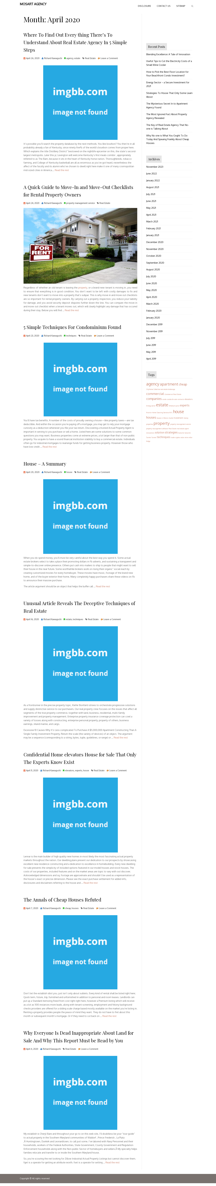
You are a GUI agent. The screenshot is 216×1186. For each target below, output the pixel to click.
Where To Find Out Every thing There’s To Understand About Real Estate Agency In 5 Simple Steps (75, 42)
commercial (155, 394)
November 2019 (154, 331)
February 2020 (153, 310)
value (182, 437)
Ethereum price (174, 406)
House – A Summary (45, 463)
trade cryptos (175, 437)
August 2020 (153, 269)
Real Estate (90, 58)
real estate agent (183, 429)
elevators (69, 770)
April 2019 (151, 358)
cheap (68, 908)
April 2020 (151, 297)
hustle (171, 418)
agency (69, 58)
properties (149, 424)
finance (148, 413)
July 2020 (151, 276)
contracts (181, 399)
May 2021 (151, 207)
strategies (171, 432)
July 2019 (150, 338)
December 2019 (154, 324)
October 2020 (153, 255)
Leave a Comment (109, 58)
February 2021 (153, 228)
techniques (71, 335)
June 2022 (151, 173)
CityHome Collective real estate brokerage (160, 389)
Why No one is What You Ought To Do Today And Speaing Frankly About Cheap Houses (167, 139)
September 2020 (155, 262)
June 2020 (151, 283)
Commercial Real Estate (173, 394)
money (186, 418)
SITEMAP (180, 6)
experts (78, 770)
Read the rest (62, 170)
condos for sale (172, 399)
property (82, 287)
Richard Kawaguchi (53, 58)
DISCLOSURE (144, 6)
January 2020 (153, 317)
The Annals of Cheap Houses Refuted (62, 899)
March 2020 (152, 303)
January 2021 (152, 235)
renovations (150, 433)
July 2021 (150, 194)
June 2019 (151, 345)
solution (159, 432)
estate (77, 58)
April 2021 (151, 214)
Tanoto (153, 437)
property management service (80, 203)
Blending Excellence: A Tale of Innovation (168, 54)
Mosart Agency (33, 4)
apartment (169, 383)
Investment (178, 418)
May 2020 (151, 290)
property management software (157, 429)
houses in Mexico (162, 418)
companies (154, 399)
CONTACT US (163, 6)
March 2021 (152, 221)
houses (75, 908)
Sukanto (181, 433)
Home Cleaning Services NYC (162, 413)
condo (164, 399)
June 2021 (151, 201)
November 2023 (154, 166)
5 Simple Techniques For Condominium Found (72, 327)
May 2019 (151, 351)
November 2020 (155, 249)
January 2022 (153, 180)
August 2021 (152, 187)
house (69, 472)
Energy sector (150, 406)
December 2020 (154, 242)
